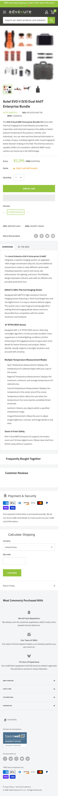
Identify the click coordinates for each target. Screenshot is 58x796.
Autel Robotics (10, 112)
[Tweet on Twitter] (47, 236)
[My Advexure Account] (46, 12)
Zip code (7, 554)
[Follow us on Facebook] (5, 759)
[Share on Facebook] (36, 236)
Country (6, 541)
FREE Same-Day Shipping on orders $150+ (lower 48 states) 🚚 (29, 4)
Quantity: (7, 177)
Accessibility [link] (12, 719)
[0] (52, 12)
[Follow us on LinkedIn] (28, 759)
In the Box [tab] (23, 247)
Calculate (12, 572)
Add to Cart (29, 188)
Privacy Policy (8, 787)
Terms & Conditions (23, 787)
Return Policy (9, 585)
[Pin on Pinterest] (42, 236)
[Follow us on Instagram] (16, 759)
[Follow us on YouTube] (22, 759)
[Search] (51, 20)
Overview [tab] (7, 247)
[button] (29, 198)
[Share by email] (53, 236)
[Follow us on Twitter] (11, 759)
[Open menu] (4, 12)
